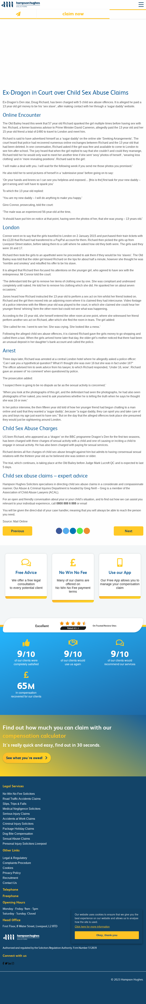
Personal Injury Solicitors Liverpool (25, 843)
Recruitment (10, 877)
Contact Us (10, 882)
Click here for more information (92, 926)
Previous (17, 531)
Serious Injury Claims (16, 813)
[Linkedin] (73, 531)
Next (128, 531)
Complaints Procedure (17, 862)
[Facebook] (59, 531)
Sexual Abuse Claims (16, 838)
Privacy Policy (12, 872)
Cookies (8, 867)
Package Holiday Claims (18, 828)
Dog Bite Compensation (18, 833)
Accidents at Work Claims (19, 818)
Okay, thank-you (106, 935)
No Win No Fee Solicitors (19, 793)
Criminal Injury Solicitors (18, 823)
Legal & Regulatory (15, 857)
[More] (87, 531)
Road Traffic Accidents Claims (22, 798)
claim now (73, 13)
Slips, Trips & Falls (14, 803)
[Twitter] (66, 531)
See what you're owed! (24, 758)
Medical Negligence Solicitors (21, 808)
